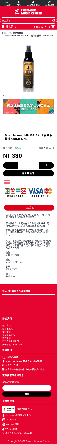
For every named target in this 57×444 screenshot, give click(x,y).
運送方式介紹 (11, 365)
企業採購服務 (8, 334)
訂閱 (27, 394)
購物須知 (6, 338)
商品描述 (29, 207)
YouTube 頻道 (12, 423)
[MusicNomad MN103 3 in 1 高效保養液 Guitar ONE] (28, 67)
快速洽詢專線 (12, 357)
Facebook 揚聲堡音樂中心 (18, 415)
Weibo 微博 (11, 429)
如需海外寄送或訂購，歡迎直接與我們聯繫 (24, 369)
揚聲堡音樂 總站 (24, 409)
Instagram (11, 419)
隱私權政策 (7, 328)
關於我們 (6, 325)
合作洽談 (6, 331)
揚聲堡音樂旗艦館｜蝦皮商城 (18, 433)
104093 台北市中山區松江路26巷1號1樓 (24, 361)
